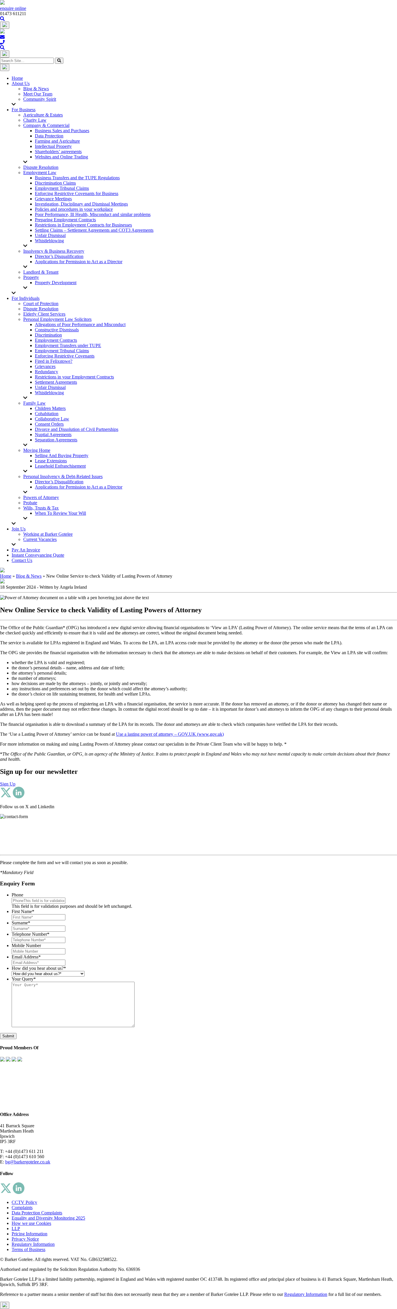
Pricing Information (29, 1233)
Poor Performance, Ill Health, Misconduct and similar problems (93, 214)
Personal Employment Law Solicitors (57, 319)
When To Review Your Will (60, 513)
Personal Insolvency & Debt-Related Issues (63, 476)
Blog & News (36, 88)
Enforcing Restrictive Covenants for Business (76, 193)
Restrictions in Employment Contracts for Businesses (83, 224)
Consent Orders (49, 424)
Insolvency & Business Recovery (53, 251)
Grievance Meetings (53, 198)
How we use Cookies (31, 1223)
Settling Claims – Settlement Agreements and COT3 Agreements (94, 230)
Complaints (22, 1207)
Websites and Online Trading (61, 156)
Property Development (55, 282)
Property (31, 277)
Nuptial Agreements (53, 434)
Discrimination (48, 334)
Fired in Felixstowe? (53, 361)
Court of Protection (40, 303)
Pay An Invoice (26, 549)
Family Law (34, 403)
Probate (30, 502)
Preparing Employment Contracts (65, 219)
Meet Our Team (37, 93)
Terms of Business (28, 1249)
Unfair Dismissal (50, 235)
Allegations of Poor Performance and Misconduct (80, 324)
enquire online (13, 8)
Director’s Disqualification (59, 256)
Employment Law (39, 172)
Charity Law (35, 120)
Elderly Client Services (44, 314)
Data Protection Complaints (37, 1212)
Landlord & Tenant (40, 272)
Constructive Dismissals (57, 329)
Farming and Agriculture (57, 141)
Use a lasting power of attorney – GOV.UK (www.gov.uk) (170, 734)
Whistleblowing (49, 240)
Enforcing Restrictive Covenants (64, 355)
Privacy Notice (25, 1239)
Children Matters (50, 408)
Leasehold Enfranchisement (60, 466)
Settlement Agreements (56, 382)
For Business (23, 109)
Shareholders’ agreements (58, 151)
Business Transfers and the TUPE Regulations (77, 177)
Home (17, 78)
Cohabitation (46, 413)
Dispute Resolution (40, 167)
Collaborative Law (52, 418)
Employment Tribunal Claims (62, 188)
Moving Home (36, 450)
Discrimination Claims (55, 183)
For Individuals (26, 298)
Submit (8, 1036)
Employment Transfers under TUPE (68, 345)
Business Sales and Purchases (62, 130)
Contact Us (22, 560)
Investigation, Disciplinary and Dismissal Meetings (81, 203)
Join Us (19, 528)
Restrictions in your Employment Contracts (74, 376)
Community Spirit (39, 99)
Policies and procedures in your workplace (74, 209)
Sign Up (7, 783)
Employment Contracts (56, 340)
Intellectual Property (53, 146)
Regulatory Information (33, 1244)
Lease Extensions (51, 460)
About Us (21, 83)
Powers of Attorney (41, 497)
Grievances (45, 366)
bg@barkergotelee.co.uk (27, 1161)
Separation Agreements (56, 439)
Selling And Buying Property (61, 455)
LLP (16, 1228)
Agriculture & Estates (43, 114)
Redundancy (46, 371)
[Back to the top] (4, 1305)
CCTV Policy (24, 1202)
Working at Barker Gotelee (48, 534)
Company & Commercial (46, 125)
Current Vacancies (40, 539)
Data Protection (49, 135)
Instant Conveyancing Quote (38, 555)
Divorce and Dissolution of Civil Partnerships (76, 429)
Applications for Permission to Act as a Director (78, 261)
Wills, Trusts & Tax (41, 507)
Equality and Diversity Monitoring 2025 (48, 1218)
